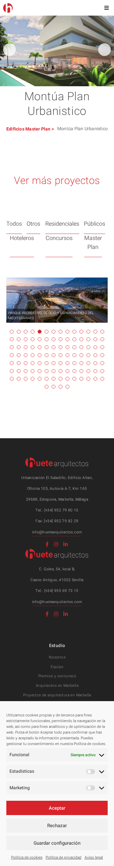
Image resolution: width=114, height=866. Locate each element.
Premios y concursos (57, 676)
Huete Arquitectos (8, 8)
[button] (104, 49)
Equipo (57, 667)
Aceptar (57, 808)
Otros (33, 224)
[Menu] (106, 7)
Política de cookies (26, 857)
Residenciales (62, 224)
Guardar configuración (57, 843)
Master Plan (37, 129)
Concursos (59, 238)
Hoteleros (22, 238)
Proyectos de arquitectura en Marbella (57, 695)
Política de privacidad (63, 857)
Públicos (94, 224)
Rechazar (57, 825)
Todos (14, 224)
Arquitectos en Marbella (57, 685)
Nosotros (57, 657)
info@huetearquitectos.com (57, 532)
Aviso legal (94, 857)
